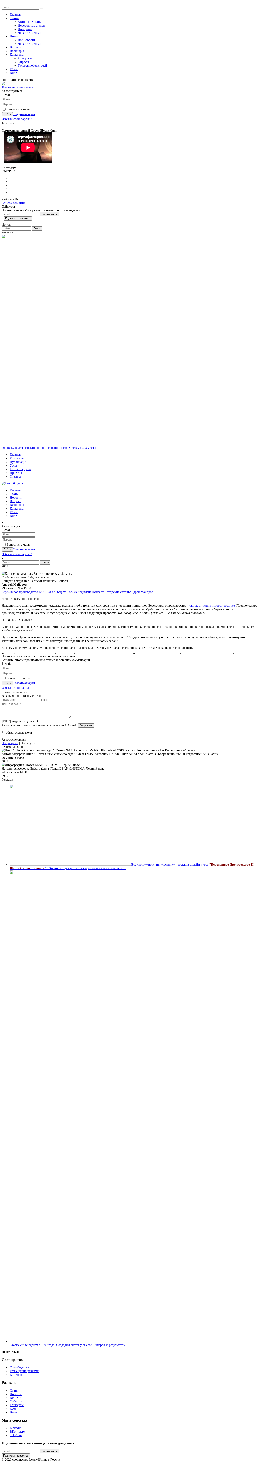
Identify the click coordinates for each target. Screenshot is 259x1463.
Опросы (23, 62)
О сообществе (19, 1367)
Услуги (14, 465)
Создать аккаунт (24, 114)
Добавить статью (29, 32)
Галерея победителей (32, 65)
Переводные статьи (31, 25)
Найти (45, 562)
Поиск (37, 228)
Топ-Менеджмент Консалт (85, 592)
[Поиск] (41, 8)
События (16, 1401)
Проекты (16, 473)
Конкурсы (17, 54)
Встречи (15, 47)
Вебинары (17, 51)
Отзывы (15, 476)
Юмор (14, 69)
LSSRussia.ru (47, 592)
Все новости (26, 40)
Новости (16, 36)
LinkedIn (15, 1428)
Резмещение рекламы (24, 1371)
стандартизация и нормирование (212, 605)
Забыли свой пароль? (17, 119)
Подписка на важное (17, 218)
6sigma (61, 592)
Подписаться (49, 214)
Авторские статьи (30, 21)
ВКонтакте (17, 1431)
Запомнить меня (18, 109)
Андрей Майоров (141, 592)
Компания (17, 458)
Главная (15, 14)
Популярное (10, 743)
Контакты (16, 1374)
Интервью (25, 29)
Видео (14, 72)
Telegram (16, 1435)
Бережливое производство (20, 592)
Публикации (18, 462)
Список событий (13, 203)
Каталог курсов (20, 469)
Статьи (14, 18)
